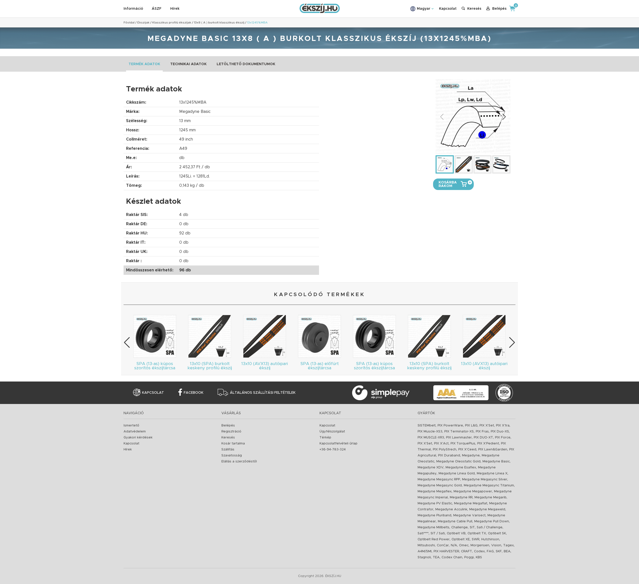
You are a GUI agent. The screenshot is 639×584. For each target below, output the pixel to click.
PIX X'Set (486, 425)
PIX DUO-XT (483, 437)
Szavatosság (231, 455)
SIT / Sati (438, 533)
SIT (472, 527)
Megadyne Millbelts (433, 527)
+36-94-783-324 (333, 449)
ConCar (443, 545)
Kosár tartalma (233, 443)
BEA (507, 551)
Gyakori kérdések (138, 437)
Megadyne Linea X (492, 473)
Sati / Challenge (489, 527)
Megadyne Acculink (451, 509)
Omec (464, 545)
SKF (499, 551)
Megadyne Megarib (490, 497)
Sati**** (423, 533)
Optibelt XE (461, 539)
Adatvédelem (135, 431)
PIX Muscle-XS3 (430, 431)
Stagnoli (424, 557)
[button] (504, 116)
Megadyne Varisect (469, 515)
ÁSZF (156, 8)
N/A (454, 545)
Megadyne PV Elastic (435, 503)
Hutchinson (490, 539)
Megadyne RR (461, 497)
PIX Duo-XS (500, 431)
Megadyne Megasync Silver (484, 479)
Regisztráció (231, 431)
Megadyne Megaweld (487, 509)
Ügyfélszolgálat (332, 431)
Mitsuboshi (426, 545)
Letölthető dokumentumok (246, 64)
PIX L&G (471, 425)
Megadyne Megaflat (470, 503)
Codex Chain (452, 557)
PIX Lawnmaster (459, 437)
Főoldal (129, 22)
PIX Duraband (449, 455)
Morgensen (480, 545)
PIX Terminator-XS (459, 431)
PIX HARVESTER (446, 551)
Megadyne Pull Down (491, 521)
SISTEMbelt (427, 425)
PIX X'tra (502, 425)
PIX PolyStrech (444, 449)
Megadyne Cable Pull (455, 521)
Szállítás (227, 449)
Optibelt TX (477, 533)
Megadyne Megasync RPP (439, 479)
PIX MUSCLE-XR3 (431, 437)
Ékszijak (143, 22)
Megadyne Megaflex (435, 491)
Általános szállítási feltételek (263, 392)
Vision (496, 545)
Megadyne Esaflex (461, 467)
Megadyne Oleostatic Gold (458, 461)
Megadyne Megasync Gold (440, 485)
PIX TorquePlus (463, 443)
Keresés (228, 437)
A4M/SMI (425, 551)
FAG (490, 551)
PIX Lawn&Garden (492, 449)
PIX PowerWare (450, 425)
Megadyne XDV (431, 467)
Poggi (469, 557)
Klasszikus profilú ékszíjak (171, 22)
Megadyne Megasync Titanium (489, 485)
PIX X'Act (441, 443)
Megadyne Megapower (473, 491)
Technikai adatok (188, 64)
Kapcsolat (448, 8)
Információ (133, 8)
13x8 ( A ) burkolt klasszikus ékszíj (219, 22)
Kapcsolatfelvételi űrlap (338, 443)
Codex (479, 551)
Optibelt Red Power (434, 539)
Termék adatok (144, 64)
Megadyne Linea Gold (457, 473)
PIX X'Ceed (467, 449)
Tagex (508, 545)
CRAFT (466, 551)
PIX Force (502, 437)
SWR (475, 539)
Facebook (193, 392)
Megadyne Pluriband (434, 515)
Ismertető (131, 425)
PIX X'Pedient (488, 443)
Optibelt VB (456, 533)
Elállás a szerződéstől (239, 461)
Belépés (228, 425)
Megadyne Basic (496, 461)
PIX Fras (482, 431)
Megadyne (471, 455)
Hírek (174, 8)
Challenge (459, 527)
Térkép (325, 437)
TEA (436, 557)
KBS (479, 557)
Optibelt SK (497, 533)
